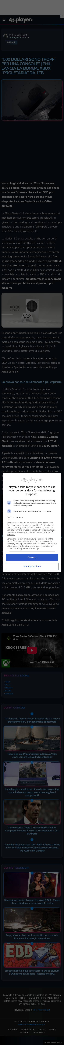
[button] (32, 518)
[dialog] (32, 522)
